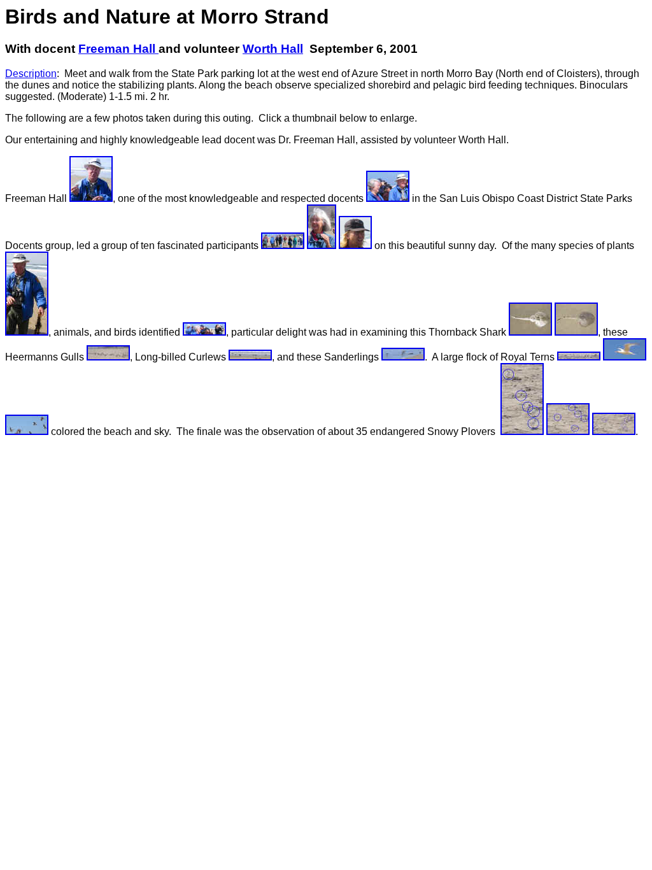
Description (31, 73)
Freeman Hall (118, 48)
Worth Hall (273, 48)
